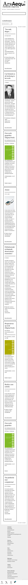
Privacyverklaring (10, 578)
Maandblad (9, 528)
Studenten (9, 553)
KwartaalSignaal (10, 529)
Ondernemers (10, 555)
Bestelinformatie (10, 572)
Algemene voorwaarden (12, 573)
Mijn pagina (9, 541)
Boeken (9, 531)
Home (5, 9)
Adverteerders (10, 550)
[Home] (14, 4)
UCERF (9, 535)
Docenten (9, 552)
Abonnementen (10, 543)
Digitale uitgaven (10, 532)
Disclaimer (9, 575)
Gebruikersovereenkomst (12, 576)
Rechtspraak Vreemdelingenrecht (14, 534)
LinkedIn (9, 566)
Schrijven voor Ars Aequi (12, 560)
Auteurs (9, 549)
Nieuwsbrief (9, 567)
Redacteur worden (11, 561)
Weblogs (9, 537)
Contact (9, 544)
